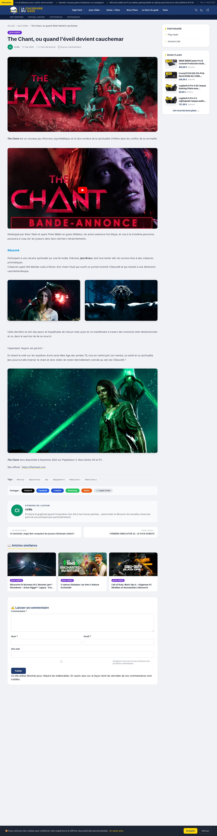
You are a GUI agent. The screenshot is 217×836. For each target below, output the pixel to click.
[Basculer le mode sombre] (201, 10)
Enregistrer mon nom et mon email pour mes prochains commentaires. (131, 662)
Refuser (205, 831)
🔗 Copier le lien (103, 490)
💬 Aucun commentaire (69, 47)
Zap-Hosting (17, 17)
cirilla (28, 509)
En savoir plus (116, 831)
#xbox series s (91, 480)
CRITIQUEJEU (73, 17)
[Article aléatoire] (207, 10)
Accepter (190, 831)
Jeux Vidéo (23, 25)
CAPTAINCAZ (55, 17)
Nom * (14, 636)
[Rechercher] (196, 10)
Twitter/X (28, 490)
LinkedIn (57, 490)
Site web (15, 649)
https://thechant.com (34, 467)
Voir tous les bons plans (186, 110)
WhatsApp (72, 490)
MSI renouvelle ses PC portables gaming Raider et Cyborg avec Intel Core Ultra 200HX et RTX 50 (141, 2)
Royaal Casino (36, 17)
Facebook (43, 490)
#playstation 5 (59, 480)
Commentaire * (19, 611)
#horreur (20, 480)
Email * (87, 636)
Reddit (87, 490)
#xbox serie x (74, 480)
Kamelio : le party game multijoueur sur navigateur (71, 2)
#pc (46, 480)
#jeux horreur (34, 480)
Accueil (11, 25)
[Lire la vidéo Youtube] (83, 190)
